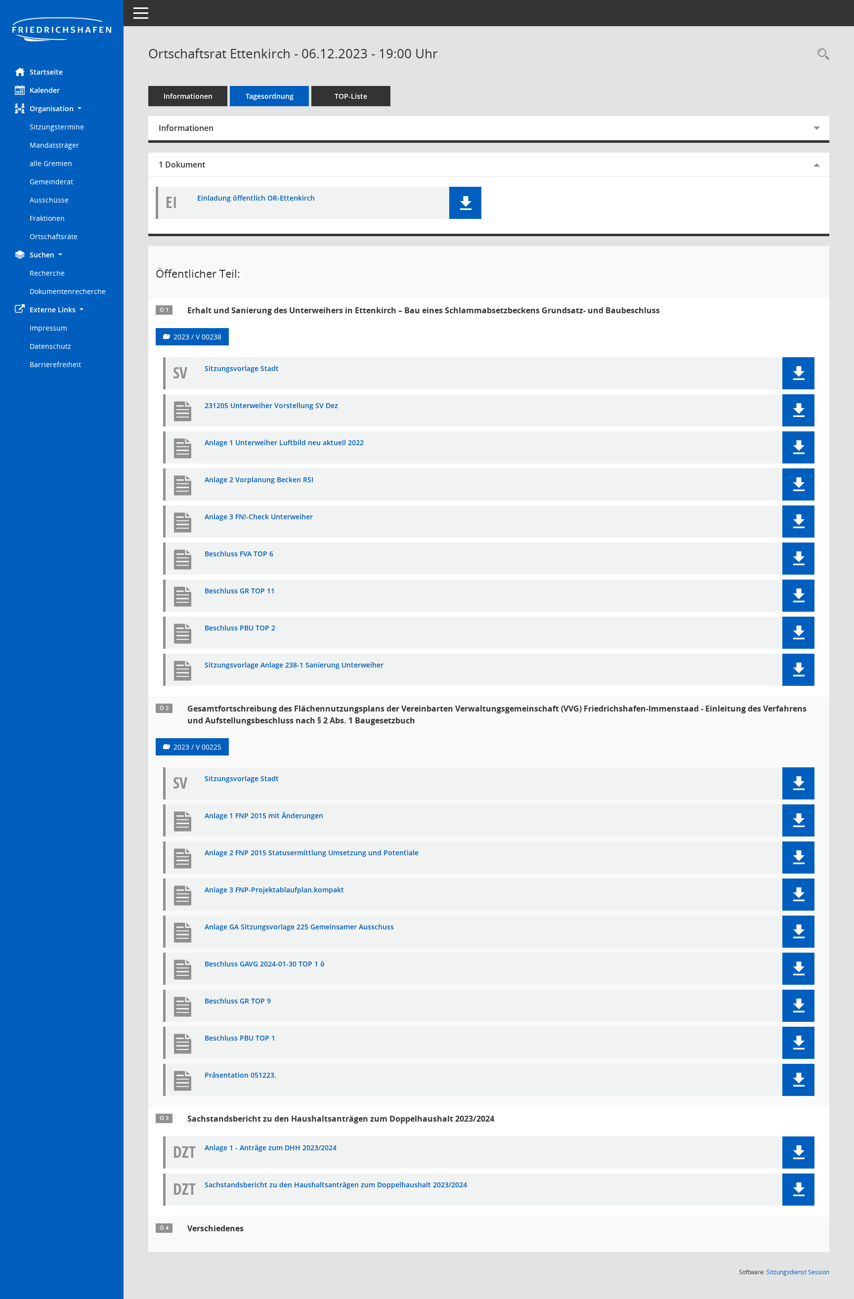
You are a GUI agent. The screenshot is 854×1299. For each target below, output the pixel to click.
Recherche (47, 273)
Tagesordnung (270, 96)
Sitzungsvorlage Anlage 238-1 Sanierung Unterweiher (294, 665)
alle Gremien (51, 163)
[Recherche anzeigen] (820, 54)
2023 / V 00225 (197, 747)
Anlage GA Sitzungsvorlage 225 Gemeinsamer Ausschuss (299, 927)
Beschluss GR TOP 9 (238, 1001)
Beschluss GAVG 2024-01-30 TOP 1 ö (265, 964)
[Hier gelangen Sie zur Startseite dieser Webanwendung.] (62, 30)
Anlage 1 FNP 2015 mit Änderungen (264, 816)
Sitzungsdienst (798, 1272)
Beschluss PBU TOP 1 (240, 1038)
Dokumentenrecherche (68, 291)
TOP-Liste (351, 96)
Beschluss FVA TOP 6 (239, 554)
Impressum (48, 328)
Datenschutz (50, 346)
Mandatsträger (54, 145)
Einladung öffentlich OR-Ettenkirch (256, 198)
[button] (62, 108)
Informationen (188, 96)
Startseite (46, 72)
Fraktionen (47, 218)
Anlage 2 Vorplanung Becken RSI (259, 480)
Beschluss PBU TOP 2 (240, 628)
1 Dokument (182, 164)
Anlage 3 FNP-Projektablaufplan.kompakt (274, 890)
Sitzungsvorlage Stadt (242, 369)
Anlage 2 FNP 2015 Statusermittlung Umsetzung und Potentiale (312, 853)
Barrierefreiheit (55, 364)
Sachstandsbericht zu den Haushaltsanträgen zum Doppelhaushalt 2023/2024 (336, 1185)
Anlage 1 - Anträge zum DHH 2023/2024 (271, 1148)
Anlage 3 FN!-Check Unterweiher (259, 517)
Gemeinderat (51, 181)
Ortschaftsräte (54, 236)
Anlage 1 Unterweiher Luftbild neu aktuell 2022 (284, 443)
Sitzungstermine (57, 126)
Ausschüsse (49, 200)
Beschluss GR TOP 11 (240, 591)
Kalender (45, 90)
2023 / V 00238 (197, 336)
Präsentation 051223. (240, 1075)
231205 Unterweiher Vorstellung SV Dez (271, 406)
